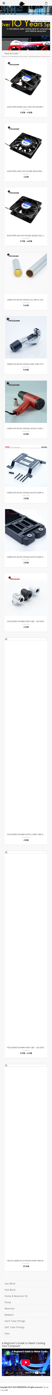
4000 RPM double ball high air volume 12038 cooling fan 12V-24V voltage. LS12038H (26, 107)
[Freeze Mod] (31, 5)
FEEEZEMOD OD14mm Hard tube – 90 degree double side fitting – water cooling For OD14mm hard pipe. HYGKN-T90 (26, 1048)
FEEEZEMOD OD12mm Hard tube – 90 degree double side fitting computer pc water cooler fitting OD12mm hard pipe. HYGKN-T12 (26, 621)
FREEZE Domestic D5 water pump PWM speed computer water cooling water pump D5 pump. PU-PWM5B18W (26, 1261)
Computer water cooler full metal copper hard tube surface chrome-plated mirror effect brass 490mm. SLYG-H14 (26, 300)
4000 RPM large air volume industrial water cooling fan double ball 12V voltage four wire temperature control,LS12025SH (26, 171)
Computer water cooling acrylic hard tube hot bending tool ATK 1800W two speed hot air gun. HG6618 (26, 429)
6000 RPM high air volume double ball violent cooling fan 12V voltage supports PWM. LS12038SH (26, 236)
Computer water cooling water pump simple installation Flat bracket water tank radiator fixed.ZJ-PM (26, 557)
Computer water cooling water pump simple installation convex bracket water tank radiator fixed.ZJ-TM (26, 493)
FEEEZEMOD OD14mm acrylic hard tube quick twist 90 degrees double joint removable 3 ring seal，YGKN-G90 (26, 835)
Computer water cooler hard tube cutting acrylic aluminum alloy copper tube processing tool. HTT (26, 364)
